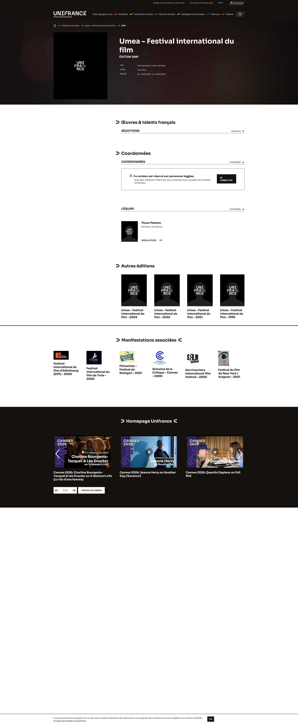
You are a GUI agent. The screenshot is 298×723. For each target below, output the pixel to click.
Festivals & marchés (143, 14)
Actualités (123, 14)
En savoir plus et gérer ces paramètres (70, 721)
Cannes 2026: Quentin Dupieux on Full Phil (213, 474)
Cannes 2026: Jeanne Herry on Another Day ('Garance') (148, 474)
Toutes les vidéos (91, 490)
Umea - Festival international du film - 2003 (132, 313)
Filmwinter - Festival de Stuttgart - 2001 (130, 369)
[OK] (210, 719)
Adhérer (230, 14)
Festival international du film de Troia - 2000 (98, 374)
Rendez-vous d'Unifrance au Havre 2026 (169, 3)
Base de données (167, 14)
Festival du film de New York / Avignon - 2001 (229, 373)
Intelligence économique (193, 14)
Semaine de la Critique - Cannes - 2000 (165, 372)
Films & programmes (102, 14)
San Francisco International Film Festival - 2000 (198, 373)
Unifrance (215, 14)
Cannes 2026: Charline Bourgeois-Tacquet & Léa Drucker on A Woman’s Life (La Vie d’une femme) (83, 476)
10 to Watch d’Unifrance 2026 (201, 3)
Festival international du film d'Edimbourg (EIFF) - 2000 (66, 369)
